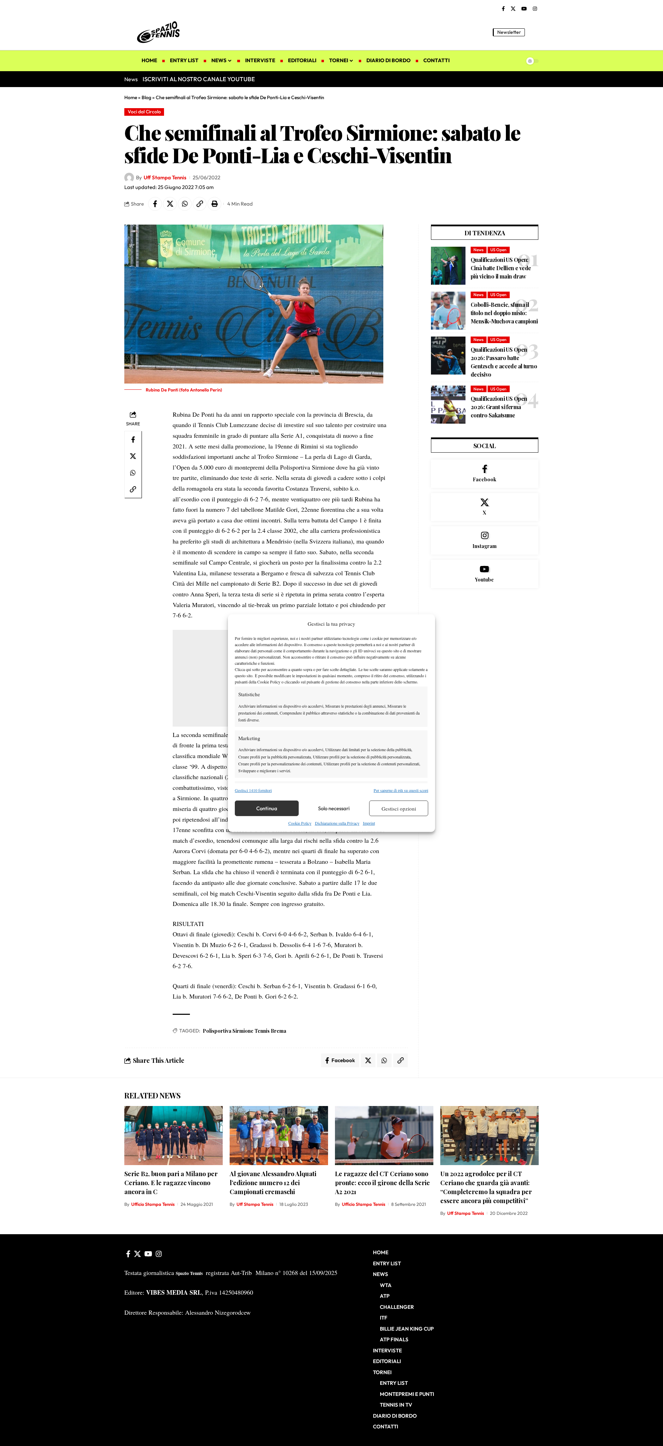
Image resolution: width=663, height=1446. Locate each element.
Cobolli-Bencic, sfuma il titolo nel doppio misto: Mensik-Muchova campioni (504, 313)
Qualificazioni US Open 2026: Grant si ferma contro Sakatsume (499, 407)
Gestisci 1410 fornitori (253, 790)
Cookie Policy (299, 823)
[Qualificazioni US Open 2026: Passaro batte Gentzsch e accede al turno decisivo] (448, 356)
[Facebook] (503, 9)
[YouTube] (524, 9)
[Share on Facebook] (155, 204)
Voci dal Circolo (144, 111)
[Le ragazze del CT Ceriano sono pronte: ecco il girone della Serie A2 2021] (384, 1135)
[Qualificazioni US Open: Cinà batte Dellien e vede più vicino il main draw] (448, 266)
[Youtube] (484, 574)
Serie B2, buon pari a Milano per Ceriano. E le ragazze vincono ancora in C (171, 1183)
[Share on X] (170, 204)
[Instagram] (535, 9)
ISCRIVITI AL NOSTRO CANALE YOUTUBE (199, 79)
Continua (266, 808)
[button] (533, 32)
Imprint (369, 823)
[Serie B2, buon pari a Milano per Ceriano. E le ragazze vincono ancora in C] (173, 1135)
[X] (513, 9)
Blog (146, 97)
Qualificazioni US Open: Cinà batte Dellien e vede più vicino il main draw (501, 268)
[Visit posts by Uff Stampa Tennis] (129, 177)
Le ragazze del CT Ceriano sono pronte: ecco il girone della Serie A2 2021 (382, 1183)
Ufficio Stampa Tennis (153, 1204)
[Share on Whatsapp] (185, 204)
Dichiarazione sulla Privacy (337, 823)
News (478, 249)
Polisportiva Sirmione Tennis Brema (244, 1031)
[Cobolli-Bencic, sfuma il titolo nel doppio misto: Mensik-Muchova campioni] (448, 311)
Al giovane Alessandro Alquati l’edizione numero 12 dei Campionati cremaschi (273, 1183)
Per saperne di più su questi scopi (401, 790)
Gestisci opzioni (399, 808)
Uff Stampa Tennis (165, 177)
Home (130, 97)
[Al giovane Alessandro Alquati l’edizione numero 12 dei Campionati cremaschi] (279, 1135)
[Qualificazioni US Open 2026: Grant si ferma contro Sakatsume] (448, 405)
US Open (498, 249)
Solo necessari (334, 808)
